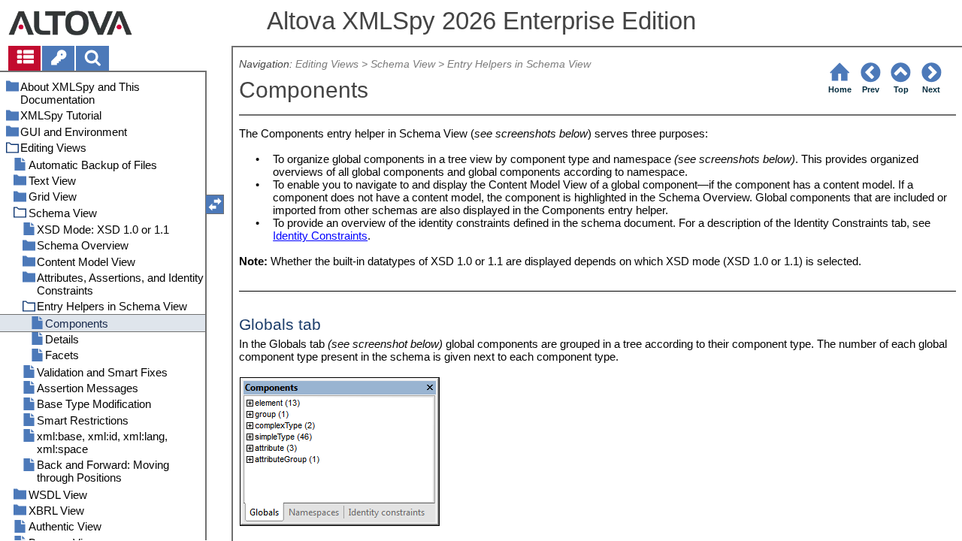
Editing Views (326, 64)
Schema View (403, 64)
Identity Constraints (320, 235)
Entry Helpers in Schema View (519, 64)
